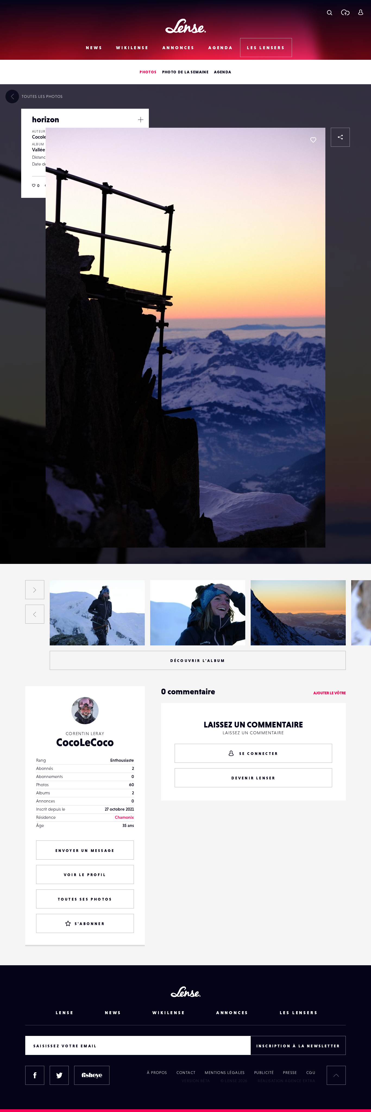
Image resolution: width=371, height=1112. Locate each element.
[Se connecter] (360, 12)
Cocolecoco (44, 137)
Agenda (220, 47)
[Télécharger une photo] (345, 12)
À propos (157, 1072)
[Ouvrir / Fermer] (141, 119)
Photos (148, 72)
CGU (310, 1072)
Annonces (178, 47)
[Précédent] (34, 614)
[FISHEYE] (91, 1075)
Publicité (264, 1072)
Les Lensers (266, 47)
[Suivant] (34, 589)
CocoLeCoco (85, 742)
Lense (65, 1012)
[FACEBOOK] (34, 1075)
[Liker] (313, 139)
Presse (290, 1072)
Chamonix (124, 817)
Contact (186, 1072)
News (94, 47)
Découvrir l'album (197, 660)
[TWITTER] (59, 1075)
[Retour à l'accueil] (185, 26)
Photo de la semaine (185, 72)
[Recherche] (329, 12)
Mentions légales (225, 1072)
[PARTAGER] (340, 137)
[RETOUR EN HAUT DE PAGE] (336, 1075)
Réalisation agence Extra (286, 1081)
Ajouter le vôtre (329, 693)
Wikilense (132, 47)
